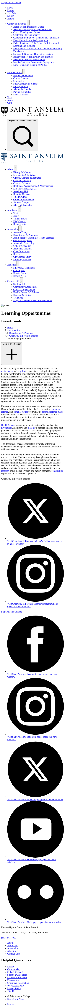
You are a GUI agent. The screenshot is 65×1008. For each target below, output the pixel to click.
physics (21, 371)
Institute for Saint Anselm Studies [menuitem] (29, 59)
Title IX (11, 991)
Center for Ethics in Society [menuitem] (26, 35)
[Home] (32, 115)
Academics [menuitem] (12, 229)
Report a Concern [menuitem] (21, 194)
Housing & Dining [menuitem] (22, 295)
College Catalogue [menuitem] (22, 246)
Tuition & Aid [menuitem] (20, 218)
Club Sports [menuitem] (19, 270)
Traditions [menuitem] (18, 297)
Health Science (8, 425)
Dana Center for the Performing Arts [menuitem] (30, 40)
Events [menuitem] (10, 10)
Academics (14, 330)
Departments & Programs (21, 333)
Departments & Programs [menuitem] (25, 235)
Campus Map (13, 969)
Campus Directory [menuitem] (22, 180)
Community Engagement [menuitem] (25, 287)
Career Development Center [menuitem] (26, 32)
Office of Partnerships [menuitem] (23, 199)
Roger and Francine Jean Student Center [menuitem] (32, 300)
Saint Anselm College (11, 611)
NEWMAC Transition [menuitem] (24, 267)
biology (32, 428)
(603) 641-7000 (8, 937)
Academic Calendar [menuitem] (22, 248)
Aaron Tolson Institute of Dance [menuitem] (28, 26)
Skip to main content (11, 2)
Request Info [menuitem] (19, 224)
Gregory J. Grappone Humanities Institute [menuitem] (33, 54)
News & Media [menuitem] (20, 94)
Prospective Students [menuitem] (23, 75)
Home (10, 327)
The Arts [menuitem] (11, 13)
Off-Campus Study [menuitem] (22, 257)
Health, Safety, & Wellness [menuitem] (26, 292)
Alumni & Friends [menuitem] (22, 89)
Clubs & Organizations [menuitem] (24, 289)
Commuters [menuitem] (18, 81)
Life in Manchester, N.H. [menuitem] (25, 188)
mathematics (7, 371)
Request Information (17, 977)
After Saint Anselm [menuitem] (22, 205)
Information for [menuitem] (14, 72)
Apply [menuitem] (10, 100)
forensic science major (52, 411)
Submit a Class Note (17, 974)
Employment (13, 980)
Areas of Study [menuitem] (20, 232)
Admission (12, 945)
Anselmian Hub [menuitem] (20, 191)
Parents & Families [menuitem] (22, 92)
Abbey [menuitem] (10, 18)
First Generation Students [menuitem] (25, 83)
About (10, 943)
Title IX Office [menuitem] (20, 197)
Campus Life (13, 953)
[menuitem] (22, 135)
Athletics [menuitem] (11, 264)
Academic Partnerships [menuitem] (24, 243)
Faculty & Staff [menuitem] (20, 86)
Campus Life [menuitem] (13, 281)
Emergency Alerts (15, 999)
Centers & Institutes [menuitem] (16, 23)
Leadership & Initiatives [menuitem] (24, 175)
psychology (6, 428)
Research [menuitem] (17, 254)
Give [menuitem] (9, 102)
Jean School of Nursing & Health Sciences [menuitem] (33, 237)
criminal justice (20, 411)
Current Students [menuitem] (21, 78)
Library (10, 966)
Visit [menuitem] (9, 97)
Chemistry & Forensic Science (23, 335)
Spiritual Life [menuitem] (19, 284)
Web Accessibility (15, 985)
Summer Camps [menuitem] (21, 202)
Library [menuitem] (10, 16)
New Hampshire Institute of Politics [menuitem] (30, 65)
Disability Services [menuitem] (22, 259)
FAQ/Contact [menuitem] (19, 221)
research (5, 471)
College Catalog (15, 972)
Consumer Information (18, 983)
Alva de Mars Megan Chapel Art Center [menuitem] (32, 29)
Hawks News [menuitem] (19, 276)
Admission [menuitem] (12, 210)
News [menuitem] (10, 7)
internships (58, 471)
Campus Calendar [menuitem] (21, 183)
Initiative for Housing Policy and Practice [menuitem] (33, 56)
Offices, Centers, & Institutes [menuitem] (27, 177)
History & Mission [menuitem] (22, 172)
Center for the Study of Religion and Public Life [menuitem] (36, 37)
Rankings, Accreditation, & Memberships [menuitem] (33, 186)
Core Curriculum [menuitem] (21, 251)
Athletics (11, 951)
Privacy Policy (14, 988)
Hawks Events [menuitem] (20, 273)
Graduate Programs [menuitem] (22, 240)
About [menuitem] (10, 169)
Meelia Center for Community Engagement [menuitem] (34, 62)
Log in (10, 1004)
